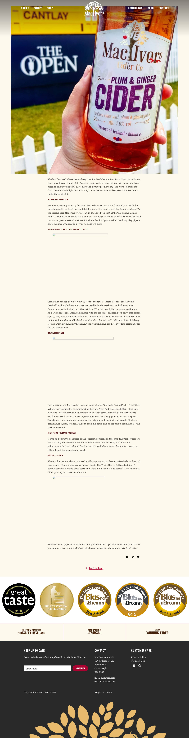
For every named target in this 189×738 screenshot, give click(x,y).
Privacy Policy (138, 657)
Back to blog (96, 568)
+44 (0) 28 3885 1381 (104, 681)
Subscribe (80, 668)
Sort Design (107, 692)
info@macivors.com (104, 677)
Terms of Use (138, 660)
